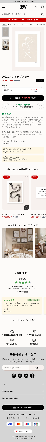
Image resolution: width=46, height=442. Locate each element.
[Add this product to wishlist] (40, 106)
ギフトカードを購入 (25, 407)
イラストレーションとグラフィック (23, 24)
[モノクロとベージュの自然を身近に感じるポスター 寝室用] (17, 243)
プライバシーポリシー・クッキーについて (23, 418)
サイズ (4, 86)
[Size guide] (5, 106)
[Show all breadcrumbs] (4, 24)
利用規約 (11, 414)
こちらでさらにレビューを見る (23, 320)
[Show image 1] (5, 32)
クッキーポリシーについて (27, 414)
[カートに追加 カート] (26, 207)
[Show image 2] (5, 44)
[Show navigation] (4, 6)
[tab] (37, 7)
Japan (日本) (23, 431)
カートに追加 (23, 98)
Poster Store (29, 436)
